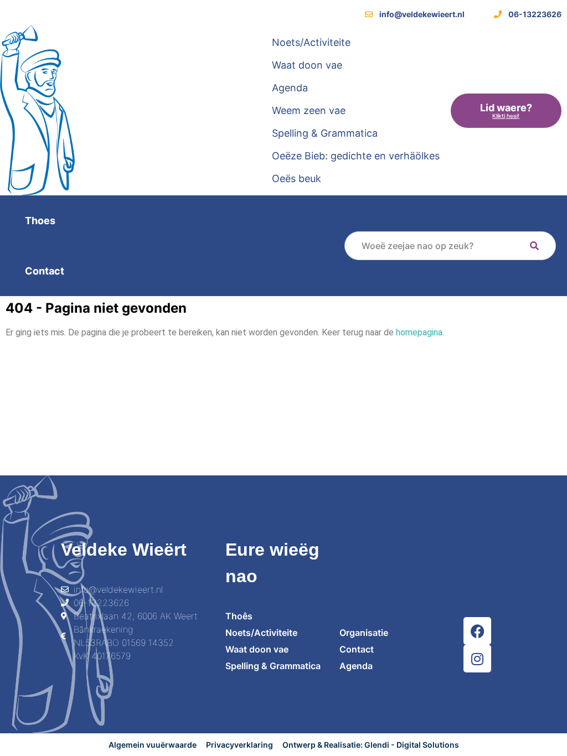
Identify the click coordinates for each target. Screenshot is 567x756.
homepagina (419, 332)
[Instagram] (477, 658)
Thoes (40, 220)
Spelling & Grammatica (325, 133)
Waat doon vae (307, 65)
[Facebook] (477, 631)
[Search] (534, 246)
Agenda (290, 88)
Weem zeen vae (309, 110)
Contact (44, 271)
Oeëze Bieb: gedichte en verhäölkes (356, 156)
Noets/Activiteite (311, 42)
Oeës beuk (296, 178)
